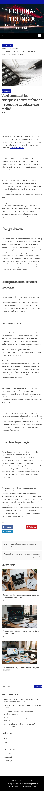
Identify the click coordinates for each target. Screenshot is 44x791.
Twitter (20, 527)
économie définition (17, 148)
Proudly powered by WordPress (18, 784)
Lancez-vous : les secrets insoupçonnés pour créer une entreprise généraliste (21, 596)
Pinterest (32, 527)
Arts (5, 746)
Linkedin (7, 532)
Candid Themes (30, 786)
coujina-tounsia (22, 15)
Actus (6, 742)
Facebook (8, 527)
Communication (9, 749)
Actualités (7, 738)
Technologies (9, 761)
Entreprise (6, 91)
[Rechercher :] (22, 686)
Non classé (8, 757)
